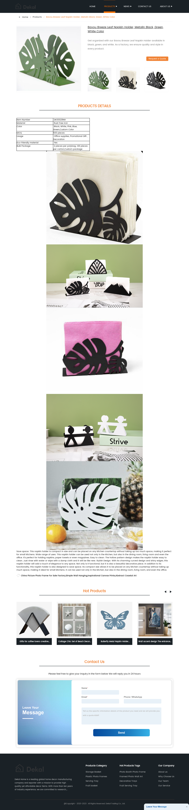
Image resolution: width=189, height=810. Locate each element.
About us (165, 6)
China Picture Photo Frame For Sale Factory (43, 575)
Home (92, 6)
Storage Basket (93, 771)
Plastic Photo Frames (96, 776)
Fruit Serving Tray (128, 785)
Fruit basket (92, 785)
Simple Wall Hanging (76, 575)
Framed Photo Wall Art (131, 776)
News (126, 6)
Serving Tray (92, 781)
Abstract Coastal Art (126, 575)
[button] (165, 592)
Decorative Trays (128, 781)
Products (109, 6)
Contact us (144, 6)
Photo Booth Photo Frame (133, 771)
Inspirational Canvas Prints (101, 575)
